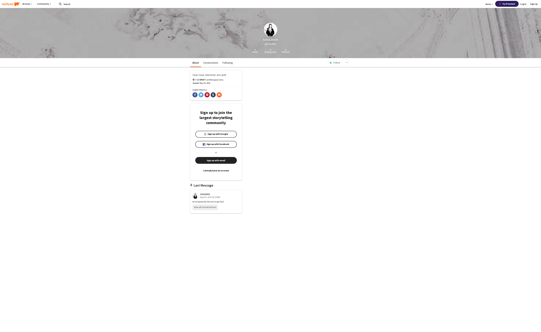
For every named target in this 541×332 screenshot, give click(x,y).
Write (488, 4)
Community (43, 3)
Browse (26, 3)
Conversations (210, 62)
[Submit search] (60, 4)
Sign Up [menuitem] (534, 4)
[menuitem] (335, 62)
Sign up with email (216, 160)
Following (227, 62)
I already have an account (216, 170)
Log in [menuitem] (523, 4)
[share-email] (219, 94)
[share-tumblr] (213, 94)
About (195, 62)
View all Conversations (205, 207)
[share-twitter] (201, 94)
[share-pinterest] (207, 94)
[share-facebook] (195, 94)
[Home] (11, 4)
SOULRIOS (205, 194)
